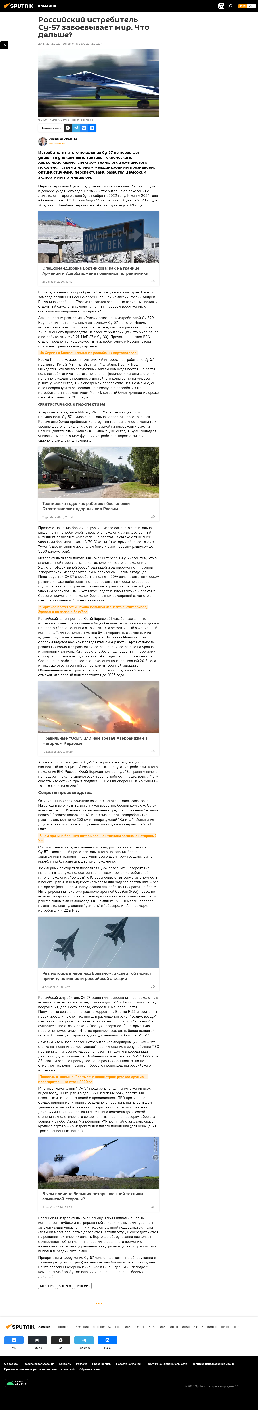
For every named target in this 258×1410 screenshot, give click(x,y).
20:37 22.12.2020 (49, 43)
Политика (123, 1327)
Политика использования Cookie (213, 1364)
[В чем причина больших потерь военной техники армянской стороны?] (98, 1163)
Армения (82, 1327)
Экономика (102, 1327)
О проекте (11, 1364)
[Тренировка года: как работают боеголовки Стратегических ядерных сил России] (98, 472)
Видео (212, 1327)
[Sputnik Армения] (19, 9)
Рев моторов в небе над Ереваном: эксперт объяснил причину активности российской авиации (96, 976)
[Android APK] (16, 1383)
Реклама (81, 1364)
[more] (153, 281)
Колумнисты (47, 1285)
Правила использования (38, 1364)
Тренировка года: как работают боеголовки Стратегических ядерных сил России (86, 506)
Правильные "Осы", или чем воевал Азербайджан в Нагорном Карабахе (95, 740)
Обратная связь (89, 1369)
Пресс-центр (230, 1327)
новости (65, 1327)
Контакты (65, 1364)
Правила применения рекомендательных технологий (39, 1369)
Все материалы (57, 143)
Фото (174, 1327)
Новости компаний (128, 1364)
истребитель (83, 1285)
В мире (140, 1327)
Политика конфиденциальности (166, 1364)
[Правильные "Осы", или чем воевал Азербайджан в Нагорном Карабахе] (98, 707)
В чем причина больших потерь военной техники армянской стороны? (92, 1196)
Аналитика (65, 1285)
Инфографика (192, 1327)
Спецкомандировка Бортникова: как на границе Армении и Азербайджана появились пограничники (95, 270)
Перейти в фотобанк (82, 119)
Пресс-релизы (101, 1364)
